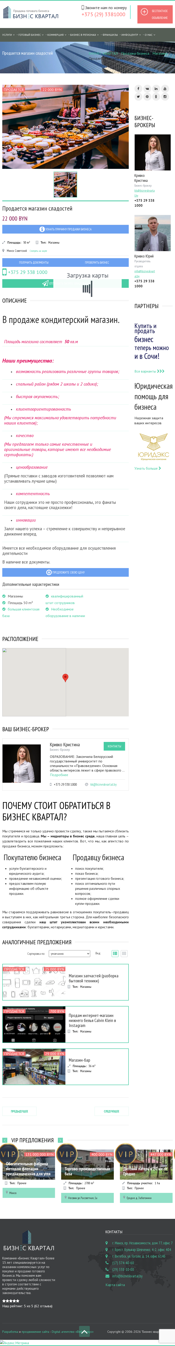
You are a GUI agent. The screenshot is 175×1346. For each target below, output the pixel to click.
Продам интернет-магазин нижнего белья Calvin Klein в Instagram (92, 1020)
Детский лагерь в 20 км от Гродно (145, 1171)
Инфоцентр (129, 34)
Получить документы (34, 262)
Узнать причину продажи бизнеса (68, 229)
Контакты (114, 746)
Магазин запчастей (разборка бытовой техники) (93, 978)
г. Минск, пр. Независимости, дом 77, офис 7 (142, 1243)
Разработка (10, 1332)
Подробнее (59, 774)
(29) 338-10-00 (123, 1269)
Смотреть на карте (38, 250)
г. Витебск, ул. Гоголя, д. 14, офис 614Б (138, 1256)
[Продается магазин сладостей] (65, 127)
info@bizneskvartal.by (127, 1276)
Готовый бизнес (29, 34)
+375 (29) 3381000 (103, 14)
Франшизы (110, 34)
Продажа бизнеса (135, 53)
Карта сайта (115, 1284)
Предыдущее (19, 1111)
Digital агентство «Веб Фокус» (73, 1332)
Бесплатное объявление (160, 14)
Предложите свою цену (68, 572)
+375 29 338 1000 (27, 272)
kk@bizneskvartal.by (103, 784)
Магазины (160, 53)
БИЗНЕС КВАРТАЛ (103, 53)
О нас (148, 34)
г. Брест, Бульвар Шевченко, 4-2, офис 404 (141, 1249)
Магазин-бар (79, 1060)
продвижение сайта (35, 1332)
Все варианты (145, 371)
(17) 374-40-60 (123, 1262)
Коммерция (55, 34)
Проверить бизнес (97, 262)
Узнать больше (146, 468)
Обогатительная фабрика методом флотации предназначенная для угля (28, 1169)
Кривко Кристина (65, 744)
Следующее (111, 1111)
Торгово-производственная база (87, 1171)
